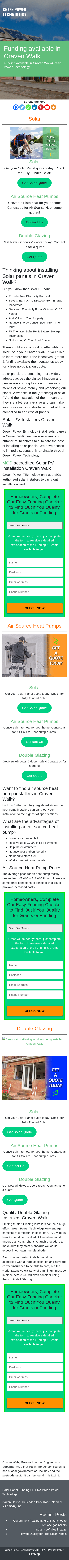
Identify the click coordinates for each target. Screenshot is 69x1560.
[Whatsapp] (28, 107)
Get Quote (34, 775)
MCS (7, 462)
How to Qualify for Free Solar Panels (43, 1533)
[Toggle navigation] (64, 8)
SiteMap (34, 1554)
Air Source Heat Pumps (34, 196)
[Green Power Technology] (14, 13)
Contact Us (34, 741)
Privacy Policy (56, 1550)
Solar (34, 161)
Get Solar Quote (34, 708)
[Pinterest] (41, 107)
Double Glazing (34, 235)
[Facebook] (16, 107)
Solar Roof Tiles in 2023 (51, 1529)
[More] (53, 107)
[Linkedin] (34, 107)
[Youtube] (47, 107)
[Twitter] (22, 107)
